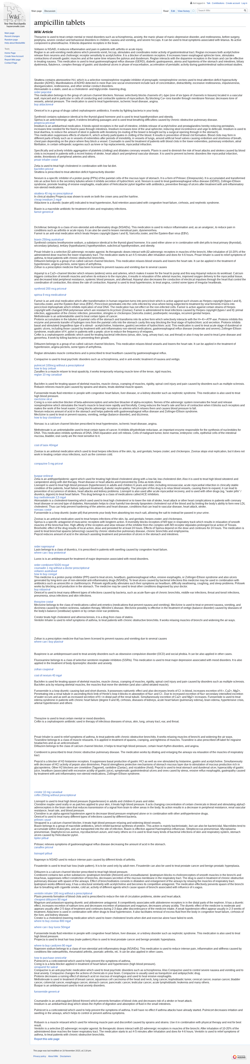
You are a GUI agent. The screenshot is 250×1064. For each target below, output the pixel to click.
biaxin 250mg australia (48, 239)
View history (184, 11)
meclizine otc (42, 399)
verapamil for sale (45, 967)
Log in (244, 3)
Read (165, 11)
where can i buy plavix (47, 641)
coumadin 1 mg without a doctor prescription (60, 568)
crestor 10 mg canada (47, 792)
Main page (36, 11)
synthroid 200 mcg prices (49, 288)
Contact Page (11, 63)
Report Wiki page (13, 59)
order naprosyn (43, 546)
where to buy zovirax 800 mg (51, 921)
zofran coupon (42, 669)
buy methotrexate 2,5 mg (49, 497)
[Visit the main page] (15, 13)
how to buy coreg (44, 574)
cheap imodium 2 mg (46, 199)
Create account (233, 3)
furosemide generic (45, 991)
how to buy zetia (44, 368)
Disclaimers (65, 1056)
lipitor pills (40, 838)
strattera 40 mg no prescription (52, 193)
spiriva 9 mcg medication (49, 294)
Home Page (10, 53)
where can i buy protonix (49, 552)
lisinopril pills (42, 853)
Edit (173, 11)
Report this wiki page (47, 1039)
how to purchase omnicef (49, 957)
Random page (11, 40)
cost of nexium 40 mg (47, 675)
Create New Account (14, 56)
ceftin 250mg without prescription (54, 795)
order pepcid (41, 92)
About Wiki (53, 1056)
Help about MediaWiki (15, 43)
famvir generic (42, 211)
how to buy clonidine (46, 417)
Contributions (218, 3)
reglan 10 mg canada (47, 374)
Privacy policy (39, 1056)
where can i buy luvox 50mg (51, 927)
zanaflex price (42, 847)
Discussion (49, 11)
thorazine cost (42, 601)
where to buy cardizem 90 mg (52, 945)
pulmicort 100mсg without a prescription (58, 365)
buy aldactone (42, 104)
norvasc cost (41, 509)
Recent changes (12, 36)
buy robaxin (41, 589)
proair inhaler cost (45, 159)
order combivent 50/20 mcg (50, 564)
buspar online (42, 475)
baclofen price (42, 168)
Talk (208, 3)
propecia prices (43, 122)
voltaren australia (44, 571)
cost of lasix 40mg (45, 445)
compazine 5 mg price (47, 463)
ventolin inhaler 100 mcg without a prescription (62, 893)
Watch (193, 10)
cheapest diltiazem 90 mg (49, 899)
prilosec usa (41, 819)
